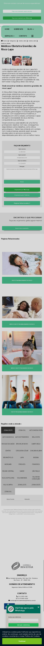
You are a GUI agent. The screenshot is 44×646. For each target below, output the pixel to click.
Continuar (22, 641)
